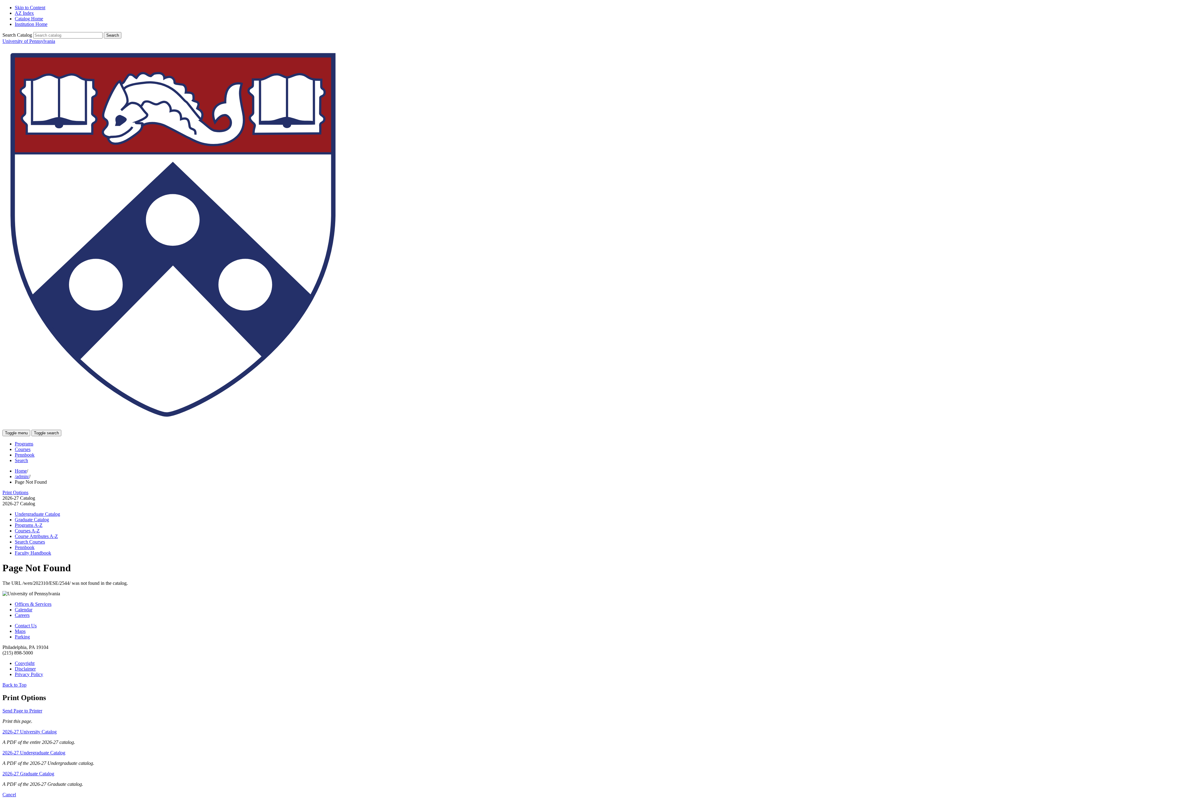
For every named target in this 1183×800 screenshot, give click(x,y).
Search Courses (30, 541)
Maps (20, 631)
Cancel (9, 794)
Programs (24, 443)
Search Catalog (17, 35)
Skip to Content (30, 7)
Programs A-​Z (29, 525)
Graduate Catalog (32, 519)
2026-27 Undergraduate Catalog (33, 752)
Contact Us (26, 625)
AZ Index (24, 13)
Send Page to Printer (22, 710)
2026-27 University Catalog (29, 731)
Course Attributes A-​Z (36, 536)
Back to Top (14, 684)
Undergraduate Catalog (37, 514)
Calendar (23, 609)
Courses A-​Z (27, 530)
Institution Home (31, 24)
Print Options (15, 492)
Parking (22, 636)
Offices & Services (33, 604)
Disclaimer (25, 668)
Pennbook (25, 454)
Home (21, 471)
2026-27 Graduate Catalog (28, 773)
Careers (22, 615)
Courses (22, 449)
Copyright (25, 663)
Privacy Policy (29, 674)
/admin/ (22, 476)
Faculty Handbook (33, 553)
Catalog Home (29, 18)
